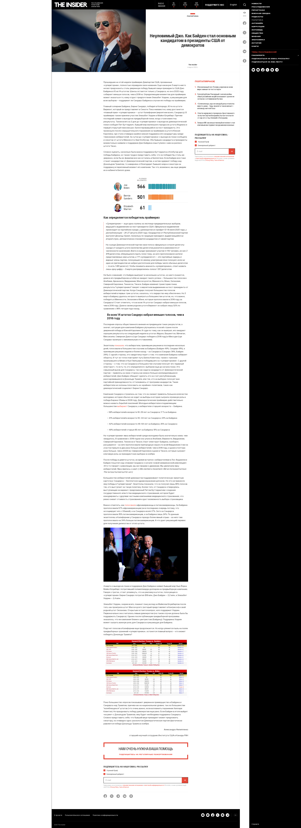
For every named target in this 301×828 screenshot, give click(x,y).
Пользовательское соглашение (77, 815)
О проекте (58, 815)
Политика (192, 16)
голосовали (130, 505)
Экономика (258, 40)
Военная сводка (261, 13)
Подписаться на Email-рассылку (271, 59)
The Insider (192, 65)
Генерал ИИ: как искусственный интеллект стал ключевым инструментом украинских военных (216, 123)
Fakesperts (258, 55)
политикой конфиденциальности (154, 785)
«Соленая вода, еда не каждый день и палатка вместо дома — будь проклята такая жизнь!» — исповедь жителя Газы (215, 105)
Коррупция (258, 26)
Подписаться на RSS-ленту (267, 62)
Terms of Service (124, 787)
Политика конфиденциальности (105, 815)
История (256, 43)
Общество (257, 33)
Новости (257, 3)
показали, (119, 345)
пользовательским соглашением (133, 785)
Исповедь (257, 30)
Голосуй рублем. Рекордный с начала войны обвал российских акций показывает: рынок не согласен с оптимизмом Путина (215, 96)
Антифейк (257, 23)
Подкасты (257, 17)
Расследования (261, 7)
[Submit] (185, 780)
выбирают (122, 406)
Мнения (256, 36)
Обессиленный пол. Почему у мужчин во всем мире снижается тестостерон (215, 88)
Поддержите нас (214, 5)
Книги (255, 46)
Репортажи (258, 10)
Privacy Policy (114, 787)
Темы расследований (264, 52)
